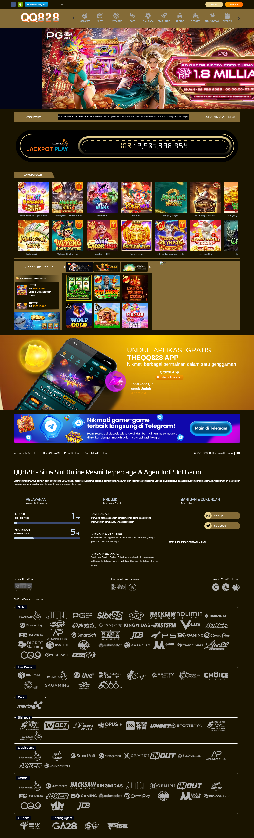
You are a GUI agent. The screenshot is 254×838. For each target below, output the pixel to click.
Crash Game (164, 21)
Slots (100, 21)
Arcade (180, 21)
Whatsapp (219, 515)
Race (132, 21)
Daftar (234, 4)
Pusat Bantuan (72, 453)
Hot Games (84, 21)
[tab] (79, 267)
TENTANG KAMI (51, 453)
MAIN (36, 197)
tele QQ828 (220, 525)
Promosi (227, 21)
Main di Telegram (38, 4)
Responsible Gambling (26, 453)
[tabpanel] (127, 68)
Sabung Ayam (212, 21)
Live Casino (116, 21)
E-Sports (195, 21)
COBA (81, 283)
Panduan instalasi (169, 377)
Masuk (214, 4)
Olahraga (148, 21)
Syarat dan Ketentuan (96, 453)
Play (61, 149)
